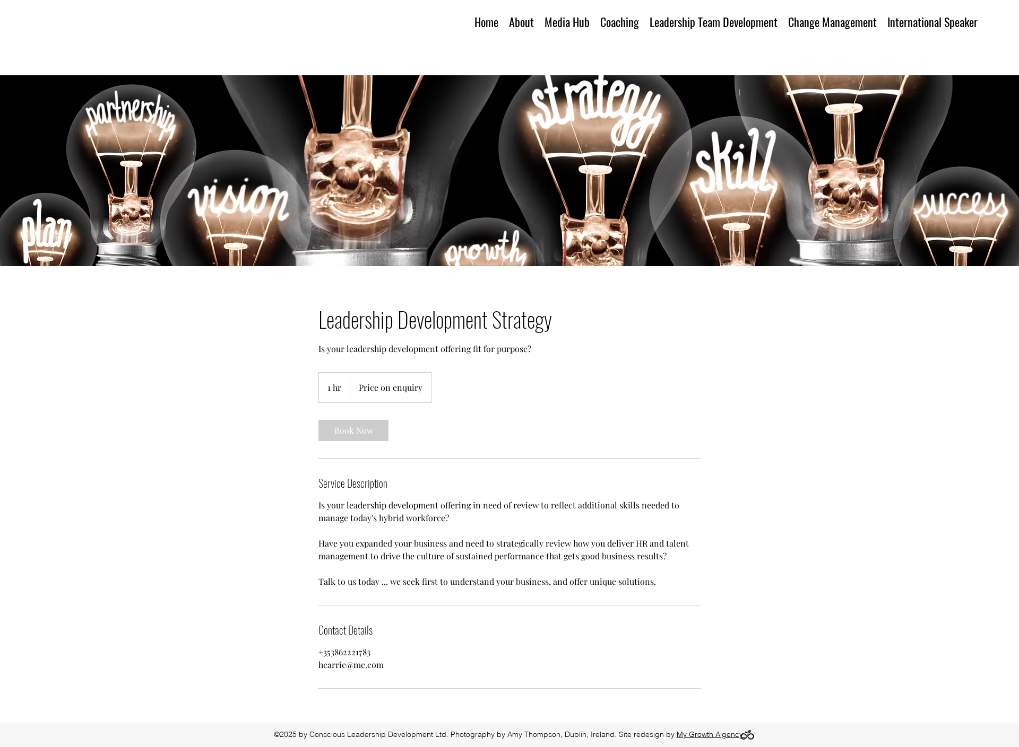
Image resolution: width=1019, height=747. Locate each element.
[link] (353, 430)
